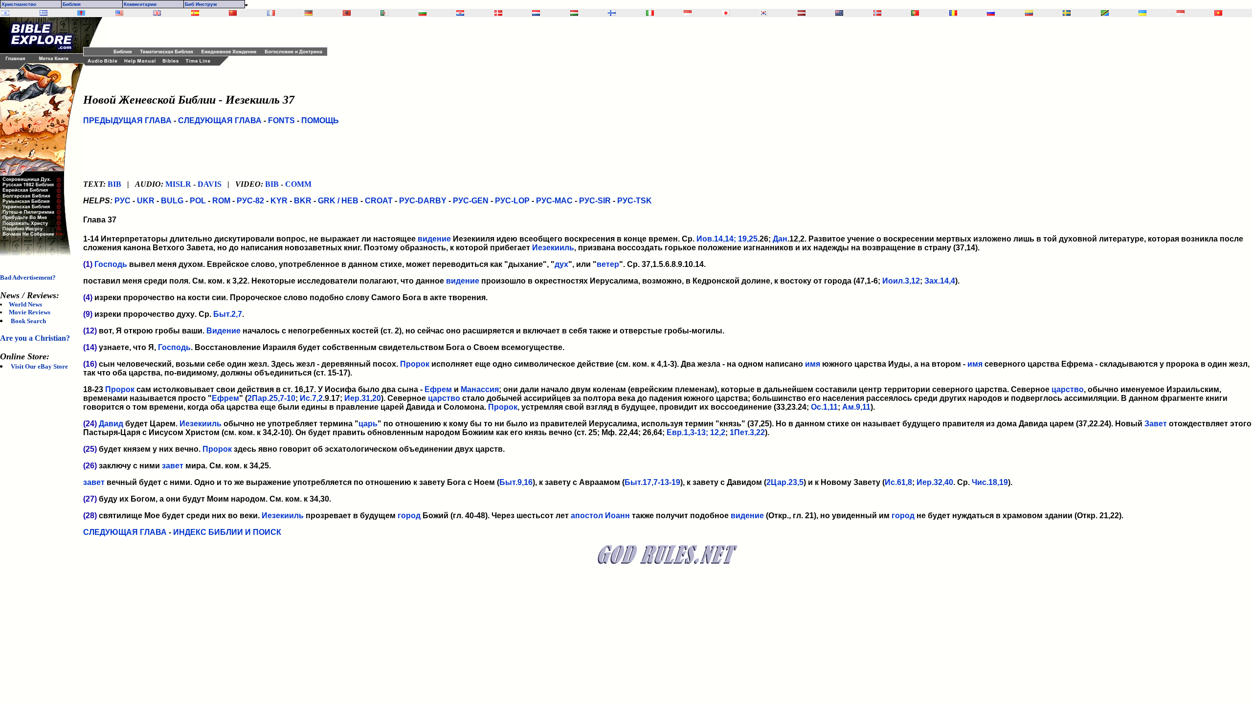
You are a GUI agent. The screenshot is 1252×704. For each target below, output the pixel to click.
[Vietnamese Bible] (1218, 13)
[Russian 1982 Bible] (991, 13)
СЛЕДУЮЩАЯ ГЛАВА (220, 120)
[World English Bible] (119, 13)
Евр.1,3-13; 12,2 (696, 432)
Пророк (414, 364)
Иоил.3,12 (901, 281)
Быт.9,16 (516, 482)
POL (198, 201)
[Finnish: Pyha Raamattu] (612, 13)
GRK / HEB (338, 201)
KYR (279, 201)
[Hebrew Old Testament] (5, 13)
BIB (114, 184)
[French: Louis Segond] (271, 13)
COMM (298, 184)
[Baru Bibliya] (688, 13)
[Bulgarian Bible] (422, 13)
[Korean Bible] (763, 13)
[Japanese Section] (726, 13)
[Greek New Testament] (43, 13)
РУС (122, 201)
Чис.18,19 (990, 482)
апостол (587, 515)
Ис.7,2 (311, 398)
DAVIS (210, 184)
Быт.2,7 (227, 314)
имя (812, 364)
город (409, 515)
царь (368, 423)
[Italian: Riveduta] (650, 13)
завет (172, 466)
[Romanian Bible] (953, 13)
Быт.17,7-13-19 (652, 482)
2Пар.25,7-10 (271, 398)
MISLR (178, 184)
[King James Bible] (157, 13)
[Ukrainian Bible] (1142, 13)
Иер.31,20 (362, 398)
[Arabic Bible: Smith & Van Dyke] (384, 13)
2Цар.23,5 (785, 482)
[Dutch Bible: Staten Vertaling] (536, 13)
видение (434, 239)
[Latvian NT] (801, 13)
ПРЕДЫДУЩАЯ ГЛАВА (127, 120)
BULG (172, 201)
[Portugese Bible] (915, 13)
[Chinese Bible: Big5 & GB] (233, 13)
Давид (111, 423)
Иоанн (617, 515)
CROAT (379, 201)
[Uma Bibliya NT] (1181, 13)
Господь (110, 264)
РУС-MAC (554, 201)
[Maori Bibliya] (839, 13)
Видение (223, 331)
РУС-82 (250, 201)
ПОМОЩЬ (320, 120)
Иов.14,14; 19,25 (727, 239)
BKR (303, 201)
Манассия (480, 389)
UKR (146, 201)
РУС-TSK (634, 201)
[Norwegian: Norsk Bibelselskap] (877, 13)
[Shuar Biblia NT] (1029, 13)
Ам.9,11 (856, 407)
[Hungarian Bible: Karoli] (574, 13)
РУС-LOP (512, 201)
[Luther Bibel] (309, 13)
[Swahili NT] (1105, 13)
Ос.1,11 (824, 407)
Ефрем (438, 389)
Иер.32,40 (935, 482)
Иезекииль (553, 247)
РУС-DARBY (423, 201)
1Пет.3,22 (747, 432)
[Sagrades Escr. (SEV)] (195, 13)
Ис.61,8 (898, 482)
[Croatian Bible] (460, 13)
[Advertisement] (222, 31)
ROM (221, 201)
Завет (1155, 423)
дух (561, 264)
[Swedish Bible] (1067, 13)
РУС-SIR (595, 201)
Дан (780, 239)
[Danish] (498, 13)
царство (1067, 389)
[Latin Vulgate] (81, 13)
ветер (608, 264)
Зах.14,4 (939, 281)
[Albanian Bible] (347, 13)
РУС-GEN (471, 201)
